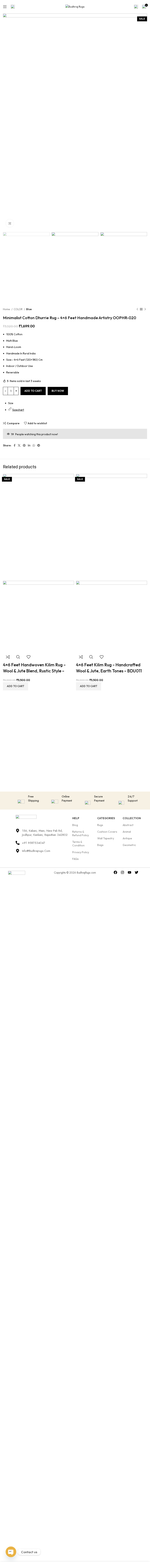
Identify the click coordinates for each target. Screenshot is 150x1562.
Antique (127, 838)
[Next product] (145, 309)
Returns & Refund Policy (80, 833)
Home (7, 309)
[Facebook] (115, 872)
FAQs (75, 859)
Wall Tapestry (105, 838)
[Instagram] (122, 872)
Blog (75, 825)
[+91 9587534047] (18, 843)
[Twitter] (136, 872)
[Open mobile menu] (5, 7)
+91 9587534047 (33, 843)
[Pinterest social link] (24, 445)
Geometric (129, 845)
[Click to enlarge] (10, 223)
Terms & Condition (78, 843)
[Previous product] (137, 309)
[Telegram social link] (38, 445)
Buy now (58, 390)
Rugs (100, 825)
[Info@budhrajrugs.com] (18, 851)
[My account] (13, 7)
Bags (100, 845)
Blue (29, 309)
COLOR (18, 309)
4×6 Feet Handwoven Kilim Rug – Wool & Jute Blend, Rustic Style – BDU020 (34, 671)
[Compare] (8, 657)
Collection (132, 818)
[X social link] (19, 445)
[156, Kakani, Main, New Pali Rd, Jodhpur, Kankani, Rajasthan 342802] (18, 831)
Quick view (18, 657)
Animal (127, 831)
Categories (106, 818)
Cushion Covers (107, 831)
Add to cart (33, 390)
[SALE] (38, 527)
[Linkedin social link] (29, 445)
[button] (15, 686)
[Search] (136, 7)
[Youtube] (129, 872)
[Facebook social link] (14, 445)
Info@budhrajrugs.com (36, 851)
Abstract (128, 825)
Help (75, 818)
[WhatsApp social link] (33, 445)
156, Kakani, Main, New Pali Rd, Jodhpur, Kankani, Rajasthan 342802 (45, 833)
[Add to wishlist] (28, 657)
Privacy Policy (80, 852)
